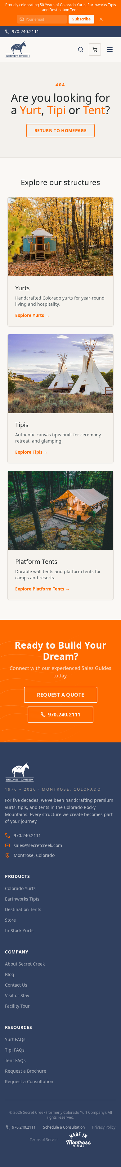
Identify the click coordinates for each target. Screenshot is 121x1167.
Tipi (56, 110)
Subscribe (81, 19)
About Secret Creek (25, 964)
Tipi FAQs (15, 1050)
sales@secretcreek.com (38, 845)
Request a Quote (60, 694)
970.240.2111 (25, 31)
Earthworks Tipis (22, 899)
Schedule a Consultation (64, 1127)
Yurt (30, 110)
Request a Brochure (25, 1071)
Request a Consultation (29, 1081)
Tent (94, 110)
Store (10, 920)
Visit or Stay (17, 995)
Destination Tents (23, 909)
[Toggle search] (80, 49)
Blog (9, 974)
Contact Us (16, 985)
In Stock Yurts (19, 930)
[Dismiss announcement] (101, 19)
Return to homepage (60, 130)
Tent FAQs (15, 1060)
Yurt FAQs (15, 1039)
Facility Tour (17, 1006)
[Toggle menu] (110, 49)
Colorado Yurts (20, 888)
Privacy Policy (103, 1127)
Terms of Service (44, 1139)
